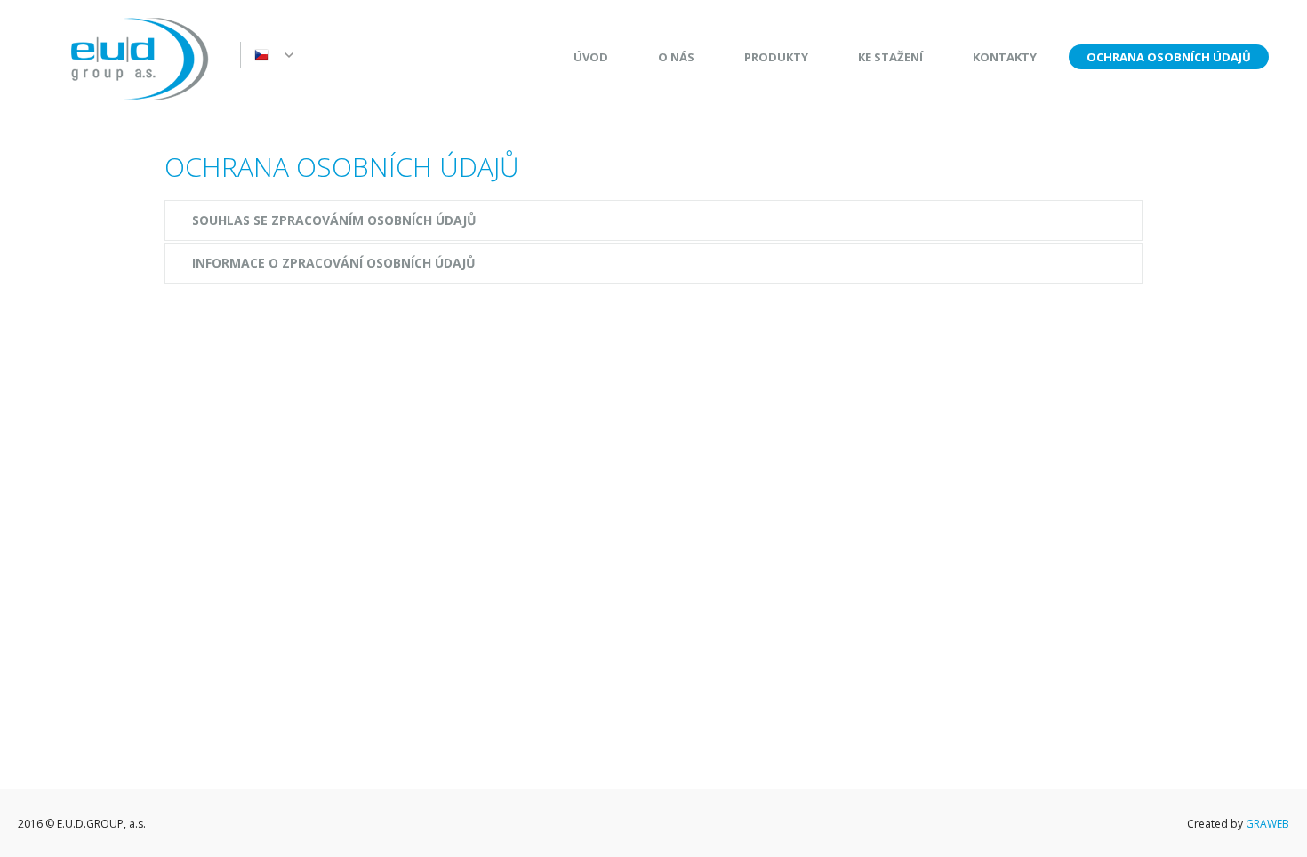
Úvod (590, 57)
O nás (676, 57)
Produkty (776, 57)
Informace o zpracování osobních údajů (334, 262)
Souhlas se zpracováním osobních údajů (334, 220)
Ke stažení (890, 57)
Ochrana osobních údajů (1168, 57)
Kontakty (1005, 57)
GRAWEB (1267, 823)
